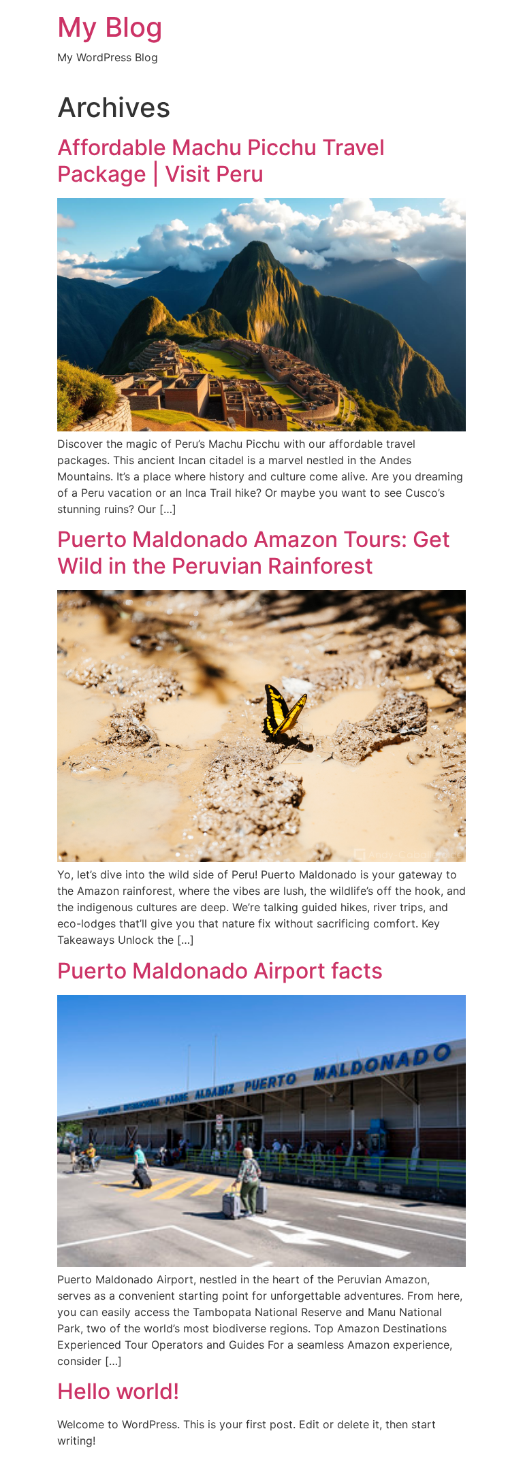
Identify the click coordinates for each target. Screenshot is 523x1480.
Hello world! (118, 1391)
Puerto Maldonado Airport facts (220, 970)
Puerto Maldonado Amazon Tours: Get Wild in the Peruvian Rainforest (253, 552)
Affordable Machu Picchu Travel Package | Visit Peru (221, 160)
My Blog (110, 27)
